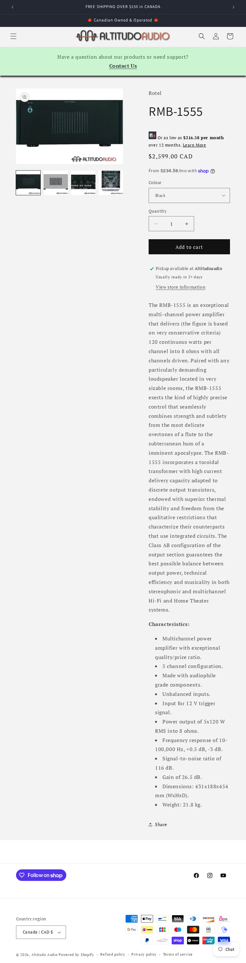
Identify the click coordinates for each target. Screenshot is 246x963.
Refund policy (112, 954)
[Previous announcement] (12, 7)
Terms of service (178, 954)
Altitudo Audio (44, 954)
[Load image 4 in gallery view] (111, 183)
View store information (180, 287)
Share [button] (161, 824)
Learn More (194, 145)
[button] (13, 36)
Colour (155, 182)
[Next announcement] (233, 7)
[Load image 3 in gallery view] (83, 183)
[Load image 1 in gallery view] (28, 183)
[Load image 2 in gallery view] (56, 183)
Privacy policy (144, 954)
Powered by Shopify (76, 954)
